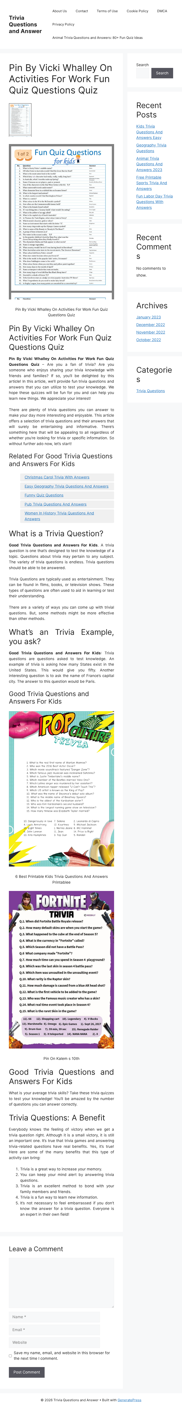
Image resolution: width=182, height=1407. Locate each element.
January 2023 (148, 317)
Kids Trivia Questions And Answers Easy (149, 132)
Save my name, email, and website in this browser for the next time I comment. (62, 1356)
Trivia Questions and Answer (25, 24)
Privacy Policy (63, 24)
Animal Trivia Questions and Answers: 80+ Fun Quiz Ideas (97, 38)
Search (142, 65)
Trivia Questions (150, 391)
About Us (59, 11)
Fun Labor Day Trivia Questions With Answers (154, 202)
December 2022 (150, 325)
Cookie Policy (137, 11)
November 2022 (150, 332)
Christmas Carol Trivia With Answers (57, 477)
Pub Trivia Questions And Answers (56, 504)
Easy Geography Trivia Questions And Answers (67, 486)
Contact (82, 11)
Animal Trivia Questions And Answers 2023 (149, 164)
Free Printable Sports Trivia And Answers (151, 183)
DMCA (162, 11)
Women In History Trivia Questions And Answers (59, 516)
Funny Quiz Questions (44, 495)
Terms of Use (107, 11)
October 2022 (148, 340)
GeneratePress (129, 1400)
